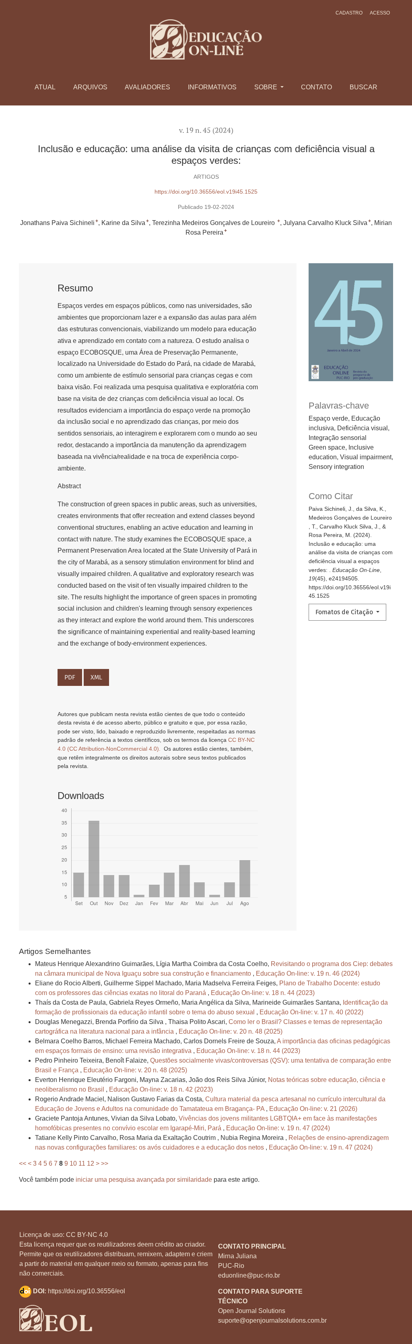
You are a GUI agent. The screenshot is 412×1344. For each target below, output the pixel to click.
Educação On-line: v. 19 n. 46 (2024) (308, 973)
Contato (316, 87)
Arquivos (90, 87)
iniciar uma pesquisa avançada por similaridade (144, 1179)
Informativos (212, 87)
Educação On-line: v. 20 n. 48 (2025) (230, 1031)
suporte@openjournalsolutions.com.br (272, 1320)
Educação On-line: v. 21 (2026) (313, 1108)
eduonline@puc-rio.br (249, 1275)
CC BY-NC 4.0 (87, 1234)
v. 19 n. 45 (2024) (206, 130)
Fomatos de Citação (345, 612)
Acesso (380, 13)
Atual (45, 87)
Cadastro (349, 13)
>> (104, 1163)
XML (96, 677)
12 (90, 1163)
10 (73, 1163)
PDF (69, 677)
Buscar (363, 87)
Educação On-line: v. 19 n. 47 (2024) (278, 1128)
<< (22, 1163)
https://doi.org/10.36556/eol (86, 1291)
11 (81, 1163)
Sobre (266, 87)
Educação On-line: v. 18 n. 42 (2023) (161, 1089)
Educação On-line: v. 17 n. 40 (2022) (311, 1012)
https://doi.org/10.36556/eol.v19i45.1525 (206, 191)
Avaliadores (147, 87)
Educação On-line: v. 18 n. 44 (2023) (263, 992)
